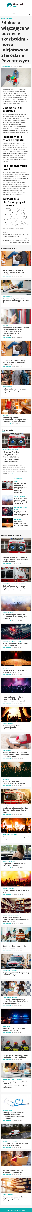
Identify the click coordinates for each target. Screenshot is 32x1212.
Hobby (4, 834)
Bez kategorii (17, 519)
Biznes (4, 997)
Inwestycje (10, 750)
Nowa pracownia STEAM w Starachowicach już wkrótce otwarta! (16, 258)
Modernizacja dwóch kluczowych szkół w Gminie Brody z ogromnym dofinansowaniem (16, 741)
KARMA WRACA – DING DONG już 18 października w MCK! (7, 522)
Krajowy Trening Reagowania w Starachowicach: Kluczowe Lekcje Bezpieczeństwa (16, 440)
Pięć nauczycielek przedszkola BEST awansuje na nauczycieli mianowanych (16, 348)
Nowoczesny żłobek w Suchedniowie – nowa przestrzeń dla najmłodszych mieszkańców (16, 406)
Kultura (16, 496)
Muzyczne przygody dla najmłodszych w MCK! (16, 714)
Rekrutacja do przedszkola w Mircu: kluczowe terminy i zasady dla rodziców (16, 234)
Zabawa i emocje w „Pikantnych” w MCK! (16, 878)
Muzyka (9, 834)
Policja (4, 1026)
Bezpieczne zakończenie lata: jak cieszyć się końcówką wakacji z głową (16, 796)
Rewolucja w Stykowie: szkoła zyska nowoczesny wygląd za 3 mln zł (16, 287)
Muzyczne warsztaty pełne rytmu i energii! (16, 825)
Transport (5, 861)
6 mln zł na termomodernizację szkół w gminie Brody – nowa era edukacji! (16, 377)
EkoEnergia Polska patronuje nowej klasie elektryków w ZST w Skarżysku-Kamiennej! (16, 988)
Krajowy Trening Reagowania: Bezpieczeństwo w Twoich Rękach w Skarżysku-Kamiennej (7, 485)
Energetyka (15, 997)
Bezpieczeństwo (7, 449)
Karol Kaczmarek (6, 66)
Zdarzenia (14, 1053)
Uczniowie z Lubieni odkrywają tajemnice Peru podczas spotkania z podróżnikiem (16, 240)
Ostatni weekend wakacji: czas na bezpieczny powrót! (7, 511)
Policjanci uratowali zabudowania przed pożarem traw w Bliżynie (16, 1043)
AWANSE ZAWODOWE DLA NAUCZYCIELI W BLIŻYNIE (16, 1158)
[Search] (30, 14)
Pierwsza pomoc (18, 480)
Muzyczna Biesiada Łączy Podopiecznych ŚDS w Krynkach (16, 769)
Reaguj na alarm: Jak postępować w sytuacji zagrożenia (16, 1131)
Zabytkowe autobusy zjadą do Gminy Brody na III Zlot (16, 852)
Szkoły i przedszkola (6, 18)
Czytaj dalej (15, 474)
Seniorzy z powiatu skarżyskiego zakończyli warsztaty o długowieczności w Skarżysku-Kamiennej (16, 1101)
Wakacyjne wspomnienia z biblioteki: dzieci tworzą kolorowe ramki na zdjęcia (16, 905)
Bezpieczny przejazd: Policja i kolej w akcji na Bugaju (16, 961)
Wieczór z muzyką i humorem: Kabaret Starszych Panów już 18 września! (7, 500)
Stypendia (10, 943)
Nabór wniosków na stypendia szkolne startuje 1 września (16, 934)
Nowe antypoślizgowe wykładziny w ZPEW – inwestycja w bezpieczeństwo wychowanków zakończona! (16, 1070)
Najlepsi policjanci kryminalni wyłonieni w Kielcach (16, 1016)
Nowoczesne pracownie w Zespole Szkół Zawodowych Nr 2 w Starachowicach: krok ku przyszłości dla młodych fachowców (16, 316)
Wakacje (25, 507)
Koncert (5, 694)
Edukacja (5, 750)
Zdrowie (10, 1110)
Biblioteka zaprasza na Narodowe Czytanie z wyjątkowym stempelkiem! (16, 1185)
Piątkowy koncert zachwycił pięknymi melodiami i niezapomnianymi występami (16, 685)
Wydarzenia (15, 449)
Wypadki (16, 509)
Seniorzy (5, 1110)
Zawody (9, 1026)
